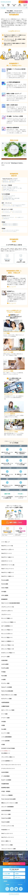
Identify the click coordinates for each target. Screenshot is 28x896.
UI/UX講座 (3, 591)
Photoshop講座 (5, 580)
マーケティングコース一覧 (7, 826)
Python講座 (4, 675)
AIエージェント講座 (6, 814)
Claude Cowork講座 (6, 818)
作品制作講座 (4, 660)
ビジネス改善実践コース (7, 761)
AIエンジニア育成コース (7, 630)
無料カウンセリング (23, 2)
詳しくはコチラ (12, 286)
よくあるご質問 (7, 873)
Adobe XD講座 (4, 587)
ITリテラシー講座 (5, 683)
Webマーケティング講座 (7, 845)
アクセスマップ (7, 877)
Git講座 (3, 725)
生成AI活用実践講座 (6, 810)
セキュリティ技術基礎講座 (7, 806)
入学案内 (17, 873)
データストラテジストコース (8, 768)
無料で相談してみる (16, 522)
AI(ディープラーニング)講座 (7, 710)
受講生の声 (8, 5)
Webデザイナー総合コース (7, 557)
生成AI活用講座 (4, 772)
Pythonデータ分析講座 (6, 687)
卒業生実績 (20, 884)
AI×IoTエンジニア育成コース (8, 652)
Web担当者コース (5, 829)
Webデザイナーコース (6, 553)
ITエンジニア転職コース (6, 618)
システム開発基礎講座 (6, 737)
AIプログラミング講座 (6, 698)
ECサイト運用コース (6, 841)
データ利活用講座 (5, 776)
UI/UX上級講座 (4, 595)
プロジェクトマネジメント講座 (8, 848)
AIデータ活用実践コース (7, 626)
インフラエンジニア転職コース (8, 622)
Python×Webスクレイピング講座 (9, 695)
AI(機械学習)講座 (5, 706)
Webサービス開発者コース (7, 641)
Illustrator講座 (4, 584)
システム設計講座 (5, 740)
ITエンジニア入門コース (6, 633)
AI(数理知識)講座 (5, 702)
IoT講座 (3, 744)
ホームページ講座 (5, 656)
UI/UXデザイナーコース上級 (7, 565)
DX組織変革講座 (5, 783)
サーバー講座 (4, 714)
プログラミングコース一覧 (7, 607)
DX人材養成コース (5, 753)
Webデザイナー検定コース (7, 572)
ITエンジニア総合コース (6, 637)
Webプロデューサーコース (7, 837)
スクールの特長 (14, 5)
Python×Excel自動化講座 (7, 691)
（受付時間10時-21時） (14, 870)
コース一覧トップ (5, 542)
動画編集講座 (4, 599)
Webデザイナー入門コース (7, 549)
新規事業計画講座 (5, 787)
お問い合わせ (17, 877)
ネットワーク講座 (5, 733)
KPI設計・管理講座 (5, 791)
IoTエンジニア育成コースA (7, 645)
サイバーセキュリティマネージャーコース (11, 764)
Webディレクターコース (7, 833)
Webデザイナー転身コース (7, 576)
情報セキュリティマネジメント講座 (9, 803)
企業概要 (7, 884)
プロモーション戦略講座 (7, 795)
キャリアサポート (25, 5)
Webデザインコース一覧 (7, 545)
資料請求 (5, 881)
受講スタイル (19, 5)
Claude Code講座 (5, 822)
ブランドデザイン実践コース (8, 757)
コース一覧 (2, 5)
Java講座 (3, 679)
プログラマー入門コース (7, 610)
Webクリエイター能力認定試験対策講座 (10, 603)
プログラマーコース (6, 614)
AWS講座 (3, 721)
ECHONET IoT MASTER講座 (8, 748)
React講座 (3, 729)
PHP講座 (3, 672)
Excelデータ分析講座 (6, 780)
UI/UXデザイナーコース (6, 561)
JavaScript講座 (4, 664)
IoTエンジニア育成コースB (7, 649)
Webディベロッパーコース (7, 568)
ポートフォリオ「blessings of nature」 (12, 163)
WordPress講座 (5, 668)
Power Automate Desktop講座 (8, 799)
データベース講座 (5, 717)
